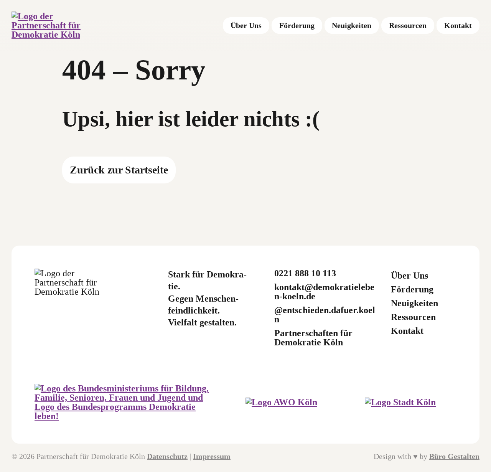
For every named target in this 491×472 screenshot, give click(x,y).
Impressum (212, 456)
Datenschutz (167, 456)
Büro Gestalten (454, 456)
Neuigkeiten (414, 303)
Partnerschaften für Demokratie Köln (313, 337)
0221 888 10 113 (305, 273)
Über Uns (409, 276)
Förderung (412, 289)
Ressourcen (413, 317)
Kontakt (407, 331)
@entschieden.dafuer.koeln (324, 314)
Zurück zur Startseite (119, 170)
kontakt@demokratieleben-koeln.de (324, 291)
